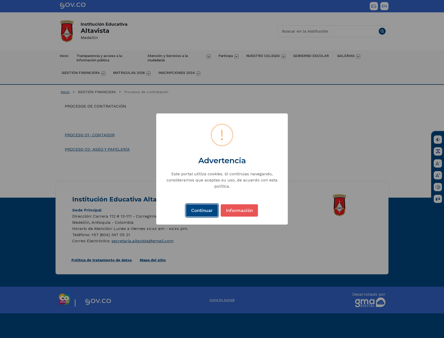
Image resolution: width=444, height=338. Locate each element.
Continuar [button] (202, 210)
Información (239, 210)
